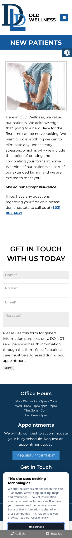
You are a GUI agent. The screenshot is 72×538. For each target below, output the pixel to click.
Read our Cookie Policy (33, 517)
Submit (8, 367)
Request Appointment (36, 455)
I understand (36, 526)
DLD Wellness (42, 17)
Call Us (20, 534)
